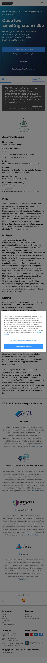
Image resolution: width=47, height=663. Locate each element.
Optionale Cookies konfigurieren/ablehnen (23, 340)
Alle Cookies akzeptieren (23, 346)
